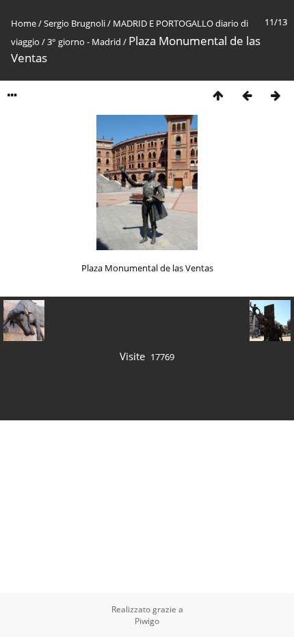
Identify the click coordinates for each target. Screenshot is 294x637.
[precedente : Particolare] (246, 95)
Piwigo (147, 621)
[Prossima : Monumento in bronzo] (275, 95)
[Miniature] (218, 95)
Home (23, 23)
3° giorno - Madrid (84, 42)
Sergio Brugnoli (74, 23)
